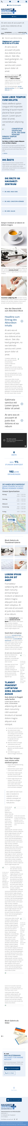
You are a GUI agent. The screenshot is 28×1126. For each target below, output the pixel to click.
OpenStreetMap (17, 531)
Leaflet (11, 531)
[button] (11, 520)
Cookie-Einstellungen (21, 1124)
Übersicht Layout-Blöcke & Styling (13, 38)
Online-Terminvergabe (14, 5)
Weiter (5, 153)
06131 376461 (10, 1073)
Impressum (3, 1124)
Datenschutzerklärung (11, 1124)
